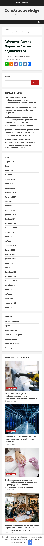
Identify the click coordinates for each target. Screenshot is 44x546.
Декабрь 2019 (10, 272)
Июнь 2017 (9, 289)
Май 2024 (8, 241)
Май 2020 (8, 267)
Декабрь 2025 (10, 192)
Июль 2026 (9, 166)
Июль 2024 (9, 236)
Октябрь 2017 (10, 285)
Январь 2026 (10, 188)
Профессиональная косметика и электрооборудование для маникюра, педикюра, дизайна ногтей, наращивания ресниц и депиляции (22, 462)
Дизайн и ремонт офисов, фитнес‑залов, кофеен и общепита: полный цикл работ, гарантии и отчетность (22, 132)
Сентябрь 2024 (11, 228)
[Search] (39, 22)
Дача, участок (11, 330)
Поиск (7, 76)
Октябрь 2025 (10, 197)
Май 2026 (8, 175)
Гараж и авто (10, 326)
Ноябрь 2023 (10, 254)
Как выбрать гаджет (13, 334)
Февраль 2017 (10, 303)
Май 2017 (8, 294)
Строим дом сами (12, 348)
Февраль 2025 (10, 210)
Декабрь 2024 (10, 214)
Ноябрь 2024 (10, 219)
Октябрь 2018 (10, 276)
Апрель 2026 (10, 179)
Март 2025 (9, 206)
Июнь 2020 (9, 263)
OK (30, 542)
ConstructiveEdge (22, 10)
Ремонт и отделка (12, 343)
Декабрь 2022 (10, 259)
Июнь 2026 (9, 170)
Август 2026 (9, 161)
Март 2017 (9, 298)
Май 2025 (8, 201)
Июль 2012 (9, 307)
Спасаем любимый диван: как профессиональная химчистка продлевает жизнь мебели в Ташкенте (21, 100)
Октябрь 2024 (10, 223)
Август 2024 (9, 232)
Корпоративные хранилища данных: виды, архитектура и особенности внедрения (20, 110)
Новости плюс (11, 339)
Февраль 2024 (10, 245)
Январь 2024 (10, 250)
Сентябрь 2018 (11, 281)
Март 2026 (9, 183)
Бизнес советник (12, 321)
